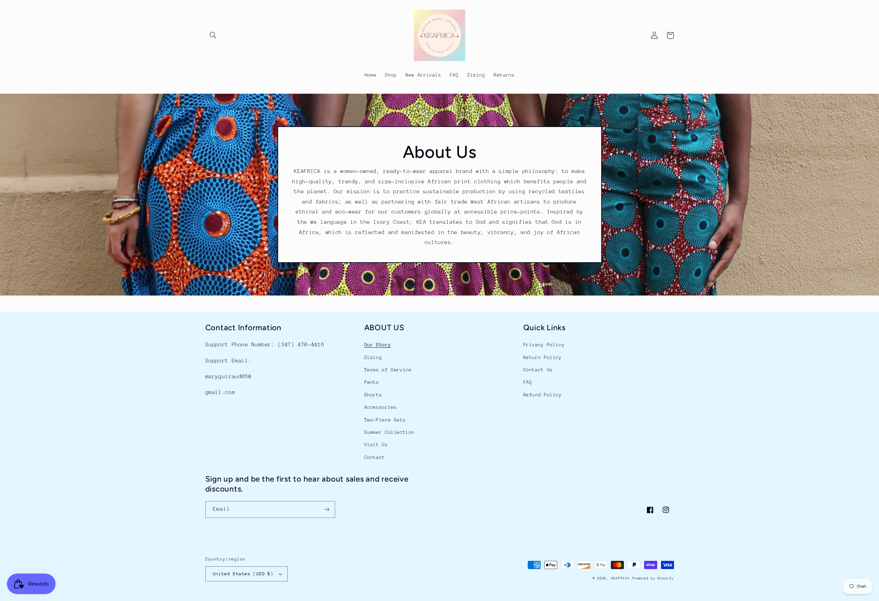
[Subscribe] (326, 509)
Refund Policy (542, 394)
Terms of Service (388, 369)
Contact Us (538, 369)
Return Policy (542, 357)
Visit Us (376, 444)
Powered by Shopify (653, 578)
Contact (374, 457)
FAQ (527, 382)
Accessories (380, 407)
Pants (371, 382)
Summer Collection (389, 432)
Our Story (377, 344)
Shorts (373, 394)
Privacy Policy (544, 344)
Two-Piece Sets (385, 420)
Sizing (373, 357)
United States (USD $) (243, 573)
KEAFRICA (620, 578)
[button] (213, 35)
